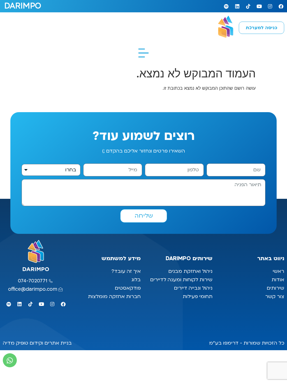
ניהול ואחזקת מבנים (190, 271)
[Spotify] (226, 6)
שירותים (275, 288)
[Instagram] (270, 6)
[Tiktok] (248, 6)
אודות (278, 279)
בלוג (135, 279)
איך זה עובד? (126, 271)
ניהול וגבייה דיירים (193, 288)
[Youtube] (259, 6)
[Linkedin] (237, 6)
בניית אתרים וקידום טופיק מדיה (37, 343)
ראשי (277, 271)
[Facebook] (281, 6)
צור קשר (274, 296)
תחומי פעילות (197, 296)
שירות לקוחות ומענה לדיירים (181, 279)
